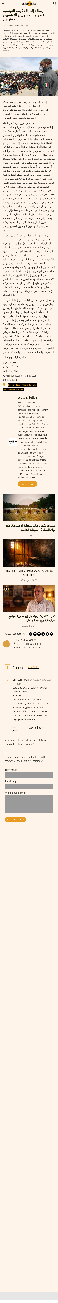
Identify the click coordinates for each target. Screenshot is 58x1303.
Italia (18, 385)
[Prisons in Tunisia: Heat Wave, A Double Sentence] (29, 553)
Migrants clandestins (29, 385)
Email (12, 781)
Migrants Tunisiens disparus (13, 389)
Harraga (11, 385)
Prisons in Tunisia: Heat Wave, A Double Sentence (28, 572)
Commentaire (16, 793)
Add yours (33, 667)
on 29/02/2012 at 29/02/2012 (39, 680)
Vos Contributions (24, 26)
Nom (11, 770)
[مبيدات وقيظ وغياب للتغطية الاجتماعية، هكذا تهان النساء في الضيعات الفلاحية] (29, 508)
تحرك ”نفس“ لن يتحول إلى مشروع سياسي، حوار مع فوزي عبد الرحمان (31, 618)
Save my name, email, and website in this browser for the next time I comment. (26, 759)
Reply (18, 684)
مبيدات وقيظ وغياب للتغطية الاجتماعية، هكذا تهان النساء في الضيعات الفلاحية (30, 528)
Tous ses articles (28, 484)
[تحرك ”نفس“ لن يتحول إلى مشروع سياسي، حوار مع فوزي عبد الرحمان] (29, 598)
